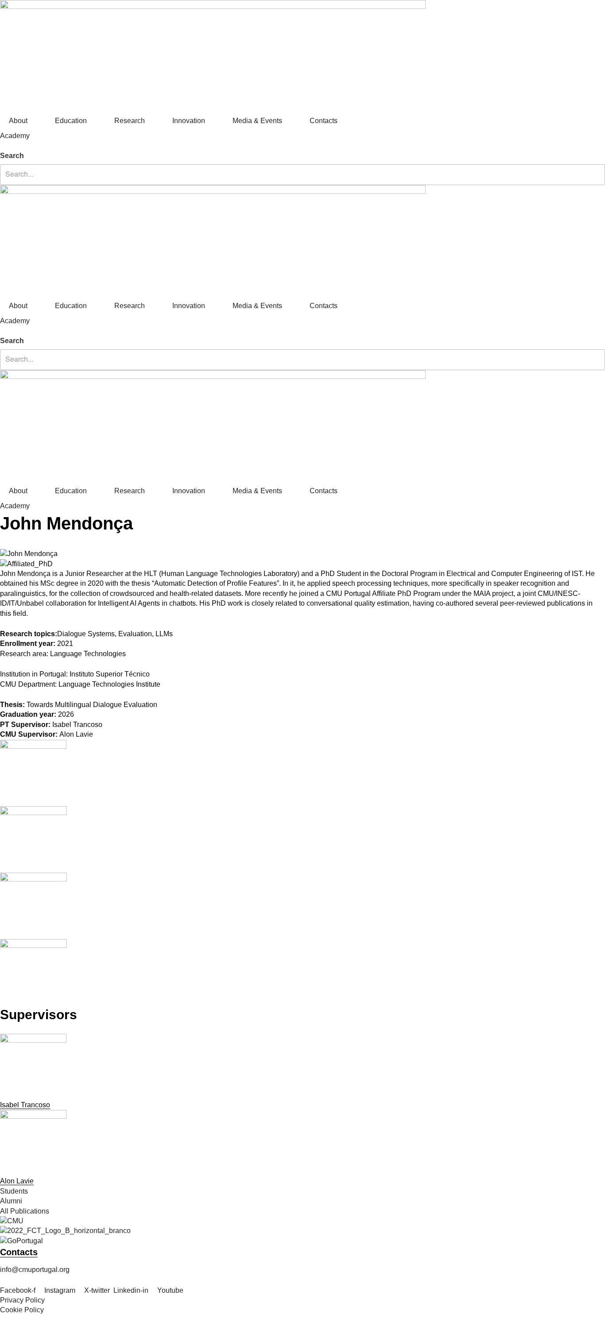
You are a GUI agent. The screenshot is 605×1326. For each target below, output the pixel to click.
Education (71, 120)
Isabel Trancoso (25, 1105)
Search (12, 155)
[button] (302, 146)
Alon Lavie (17, 1181)
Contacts (323, 120)
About (18, 120)
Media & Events (257, 120)
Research (129, 120)
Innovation (188, 120)
